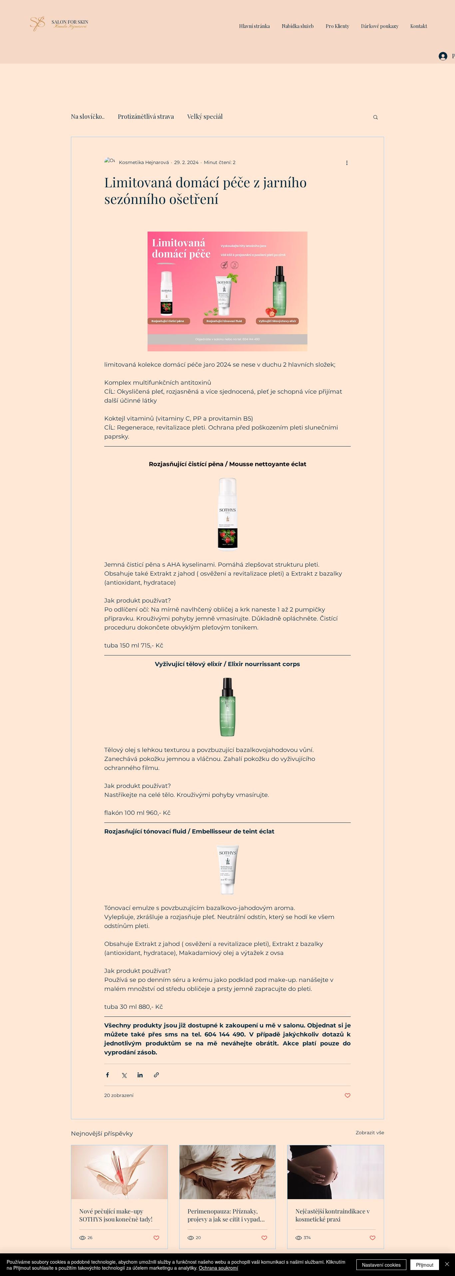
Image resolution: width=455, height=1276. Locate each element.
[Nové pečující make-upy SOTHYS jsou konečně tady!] (119, 1172)
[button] (298, 23)
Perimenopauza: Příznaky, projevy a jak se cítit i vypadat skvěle (226, 1215)
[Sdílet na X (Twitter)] (124, 1075)
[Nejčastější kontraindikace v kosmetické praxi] (335, 1172)
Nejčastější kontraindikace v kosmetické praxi (332, 1215)
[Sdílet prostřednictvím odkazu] (156, 1075)
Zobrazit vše (370, 1133)
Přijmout (424, 1264)
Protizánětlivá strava (146, 116)
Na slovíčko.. (88, 116)
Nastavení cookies (381, 1264)
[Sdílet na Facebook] (107, 1075)
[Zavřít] (447, 1265)
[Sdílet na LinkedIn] (140, 1075)
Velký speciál (205, 116)
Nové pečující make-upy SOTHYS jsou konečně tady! (116, 1215)
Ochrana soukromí (218, 1267)
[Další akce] (347, 162)
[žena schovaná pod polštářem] (228, 1172)
